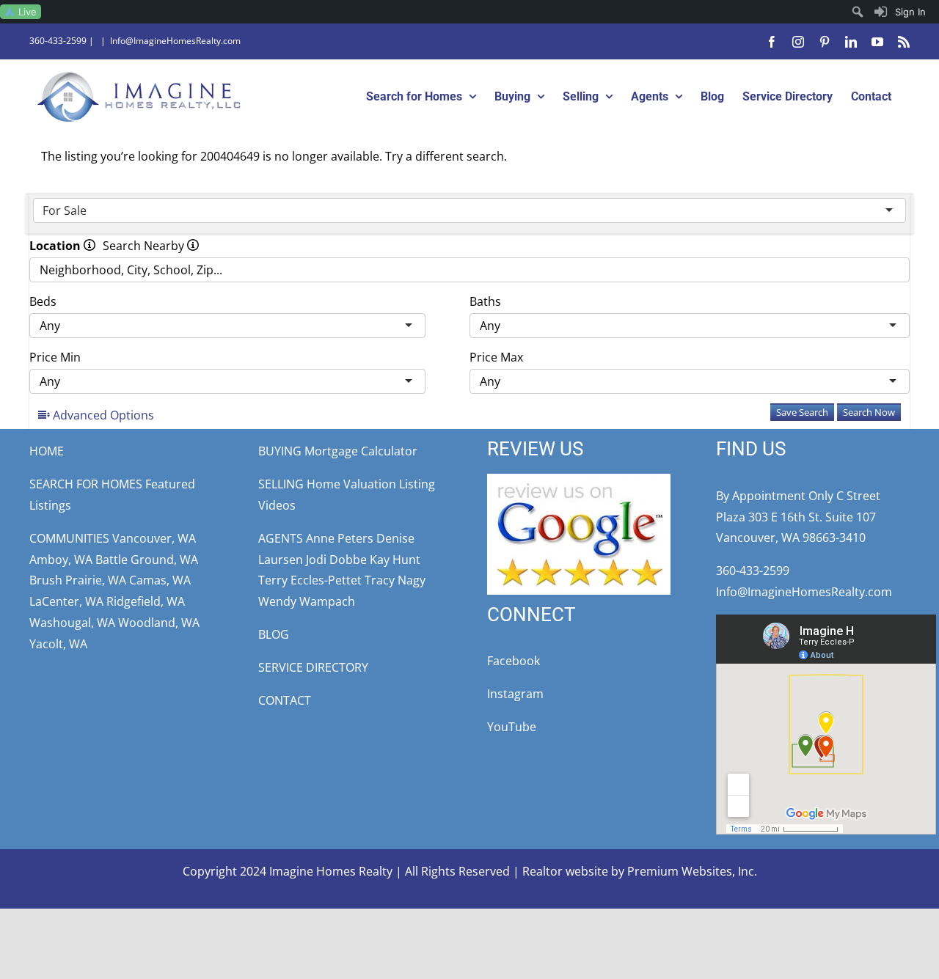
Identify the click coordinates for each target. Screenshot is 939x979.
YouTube (511, 727)
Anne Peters (339, 538)
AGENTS (280, 538)
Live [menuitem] (27, 12)
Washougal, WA (72, 623)
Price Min (55, 357)
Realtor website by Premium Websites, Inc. (639, 871)
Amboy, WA (60, 559)
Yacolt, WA (58, 644)
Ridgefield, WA (145, 601)
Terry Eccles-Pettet (310, 580)
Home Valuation (351, 484)
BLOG (273, 634)
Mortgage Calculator (360, 451)
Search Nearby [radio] (145, 246)
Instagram (515, 694)
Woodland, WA (159, 623)
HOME (46, 451)
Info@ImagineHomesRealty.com (175, 40)
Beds (42, 301)
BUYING (280, 451)
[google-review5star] (579, 480)
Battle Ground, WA (146, 559)
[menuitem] (900, 11)
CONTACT (284, 700)
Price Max (496, 357)
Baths (485, 301)
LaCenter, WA (66, 601)
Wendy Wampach (306, 601)
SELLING (281, 484)
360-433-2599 (58, 40)
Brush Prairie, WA (77, 580)
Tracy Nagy (395, 580)
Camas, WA (160, 580)
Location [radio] (56, 246)
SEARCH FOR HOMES (85, 484)
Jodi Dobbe (336, 559)
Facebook (513, 661)
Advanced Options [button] (102, 415)
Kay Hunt (395, 559)
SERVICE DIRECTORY (313, 667)
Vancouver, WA (154, 538)
